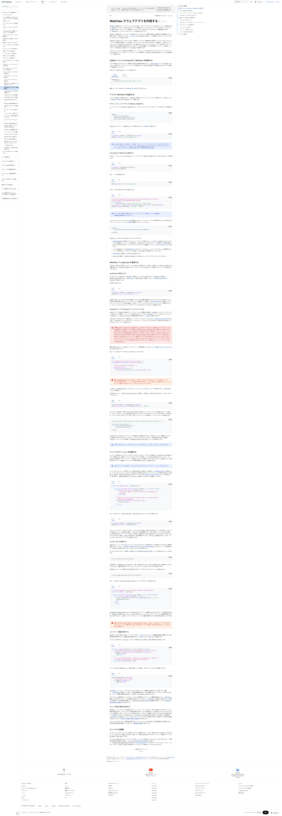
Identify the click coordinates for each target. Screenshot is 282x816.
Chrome (47, 806)
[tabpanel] (141, 81)
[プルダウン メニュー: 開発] (46, 2)
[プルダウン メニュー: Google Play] (57, 2)
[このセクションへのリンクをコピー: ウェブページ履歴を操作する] (130, 632)
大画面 (109, 786)
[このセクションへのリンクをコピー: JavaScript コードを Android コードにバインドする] (145, 309)
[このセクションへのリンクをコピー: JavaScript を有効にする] (127, 273)
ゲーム (66, 786)
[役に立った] (169, 16)
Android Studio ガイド (200, 786)
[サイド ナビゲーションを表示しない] (17, 813)
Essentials (18, 1)
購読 (265, 812)
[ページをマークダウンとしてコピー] (164, 21)
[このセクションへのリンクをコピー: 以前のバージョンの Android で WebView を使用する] (154, 61)
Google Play (52, 1)
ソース (23, 793)
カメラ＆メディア (69, 793)
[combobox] (241, 1)
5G (65, 797)
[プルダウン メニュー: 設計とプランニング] (38, 2)
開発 (43, 1)
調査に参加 (241, 793)
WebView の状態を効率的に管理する (130, 718)
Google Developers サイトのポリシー (134, 758)
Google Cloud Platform (63, 806)
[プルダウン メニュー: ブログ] (68, 2)
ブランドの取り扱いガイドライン (43, 812)
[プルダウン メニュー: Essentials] (23, 2)
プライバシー (68, 795)
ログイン (278, 1)
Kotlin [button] (112, 131)
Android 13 (154, 795)
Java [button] (119, 131)
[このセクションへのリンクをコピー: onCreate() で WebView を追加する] (135, 153)
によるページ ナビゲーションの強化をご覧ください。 (135, 147)
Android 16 (154, 788)
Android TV (111, 795)
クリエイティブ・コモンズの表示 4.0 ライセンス (138, 757)
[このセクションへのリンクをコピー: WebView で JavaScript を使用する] (140, 263)
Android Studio (270, 1)
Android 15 (154, 790)
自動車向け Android (113, 793)
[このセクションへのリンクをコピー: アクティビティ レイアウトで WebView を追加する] (144, 104)
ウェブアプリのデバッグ (161, 245)
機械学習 (67, 788)
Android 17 (154, 786)
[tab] (115, 75)
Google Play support (243, 790)
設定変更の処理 (137, 723)
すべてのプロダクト (76, 806)
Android (23, 786)
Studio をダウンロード (200, 793)
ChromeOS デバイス (113, 790)
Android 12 (154, 797)
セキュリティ (25, 790)
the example (130, 88)
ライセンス (31, 812)
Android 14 (154, 793)
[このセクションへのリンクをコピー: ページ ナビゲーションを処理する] (138, 452)
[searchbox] (10, 6)
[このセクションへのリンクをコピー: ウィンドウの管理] (125, 730)
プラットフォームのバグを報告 (246, 786)
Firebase (53, 806)
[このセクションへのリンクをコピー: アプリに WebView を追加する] (135, 95)
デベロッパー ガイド (200, 788)
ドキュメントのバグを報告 (245, 788)
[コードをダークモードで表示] (170, 78)
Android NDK (198, 795)
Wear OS (110, 788)
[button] (8, 12)
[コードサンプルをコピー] (171, 78)
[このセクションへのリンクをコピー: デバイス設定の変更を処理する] (131, 707)
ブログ (64, 1)
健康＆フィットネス (69, 790)
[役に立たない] (171, 16)
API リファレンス (199, 790)
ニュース (24, 795)
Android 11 (154, 800)
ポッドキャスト (25, 800)
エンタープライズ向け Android (29, 788)
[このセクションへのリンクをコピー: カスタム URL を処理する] (127, 542)
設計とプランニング (31, 1)
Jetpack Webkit (154, 63)
